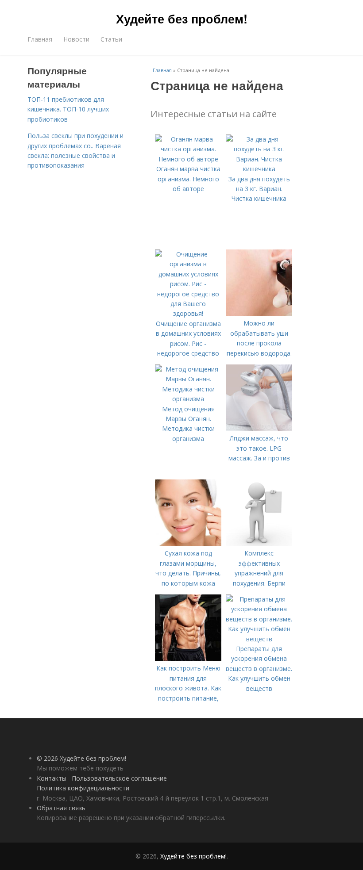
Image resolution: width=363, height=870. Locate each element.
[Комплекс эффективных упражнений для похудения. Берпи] (259, 543)
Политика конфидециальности (83, 788)
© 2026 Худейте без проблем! (81, 758)
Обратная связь (61, 808)
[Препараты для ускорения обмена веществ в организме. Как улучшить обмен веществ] (259, 639)
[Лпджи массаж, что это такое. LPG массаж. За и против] (259, 428)
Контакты (51, 778)
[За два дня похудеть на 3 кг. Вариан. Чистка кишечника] (259, 169)
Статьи (111, 39)
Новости (76, 39)
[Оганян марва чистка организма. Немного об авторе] (188, 159)
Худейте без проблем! (181, 18)
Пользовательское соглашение (119, 778)
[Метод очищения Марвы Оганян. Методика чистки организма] (188, 399)
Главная (39, 39)
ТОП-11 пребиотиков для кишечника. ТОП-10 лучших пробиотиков (68, 109)
